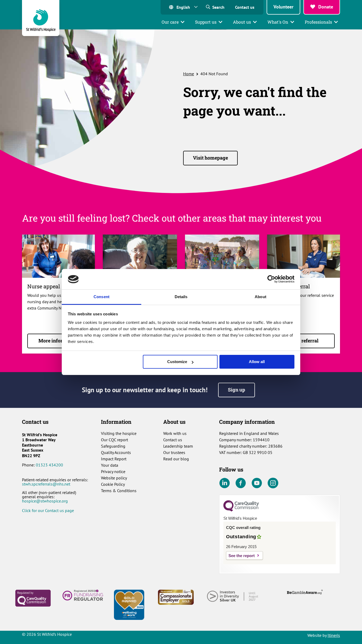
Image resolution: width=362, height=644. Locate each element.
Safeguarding (113, 446)
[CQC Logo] (241, 510)
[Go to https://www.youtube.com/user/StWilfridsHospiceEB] (256, 483)
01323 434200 (49, 464)
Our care (170, 22)
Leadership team (178, 446)
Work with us (175, 433)
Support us (206, 22)
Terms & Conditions (118, 490)
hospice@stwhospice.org (45, 501)
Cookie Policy (113, 484)
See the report (241, 555)
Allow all (257, 361)
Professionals (318, 22)
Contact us (244, 7)
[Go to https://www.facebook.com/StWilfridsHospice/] (240, 483)
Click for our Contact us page (48, 510)
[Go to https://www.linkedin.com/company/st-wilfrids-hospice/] (224, 483)
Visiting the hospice (118, 433)
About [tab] (260, 296)
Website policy (114, 477)
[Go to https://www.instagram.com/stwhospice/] (273, 483)
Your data (109, 465)
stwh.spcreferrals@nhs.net (46, 484)
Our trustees (174, 452)
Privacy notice (113, 471)
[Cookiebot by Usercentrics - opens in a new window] (271, 279)
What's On (277, 22)
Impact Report (113, 458)
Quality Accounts (116, 452)
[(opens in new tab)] (33, 598)
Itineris (334, 635)
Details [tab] (181, 296)
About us (242, 22)
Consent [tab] (101, 296)
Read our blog (176, 458)
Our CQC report (114, 439)
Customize (177, 361)
